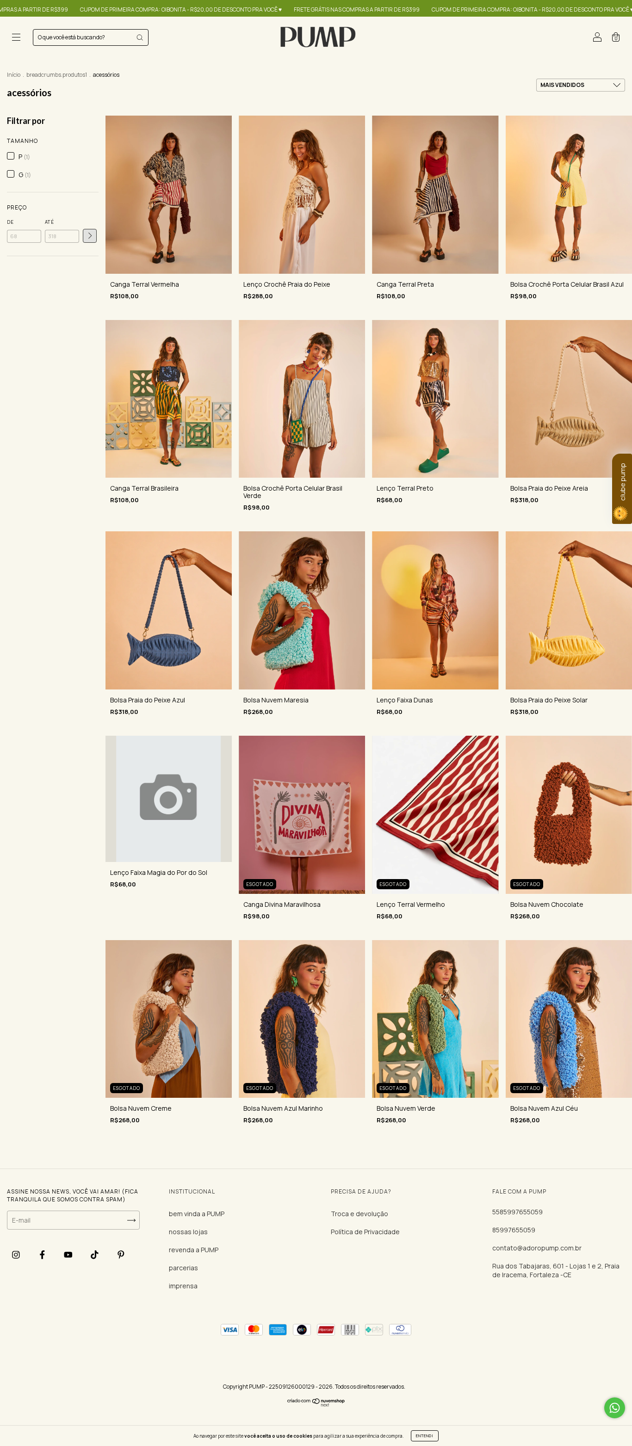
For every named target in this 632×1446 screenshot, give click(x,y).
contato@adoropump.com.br (537, 1247)
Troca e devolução (359, 1213)
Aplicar (90, 236)
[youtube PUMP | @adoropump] (69, 1254)
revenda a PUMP (193, 1249)
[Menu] (16, 38)
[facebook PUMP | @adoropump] (43, 1254)
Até (49, 222)
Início (13, 75)
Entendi (425, 1435)
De (10, 222)
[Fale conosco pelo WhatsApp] (614, 1407)
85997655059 (513, 1229)
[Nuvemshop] (316, 1404)
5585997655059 (517, 1211)
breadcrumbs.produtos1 (56, 75)
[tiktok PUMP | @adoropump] (95, 1254)
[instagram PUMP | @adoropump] (16, 1254)
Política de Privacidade (365, 1231)
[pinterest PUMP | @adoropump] (121, 1254)
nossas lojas (188, 1231)
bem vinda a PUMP (196, 1213)
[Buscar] (140, 37)
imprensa (183, 1285)
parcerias (183, 1267)
